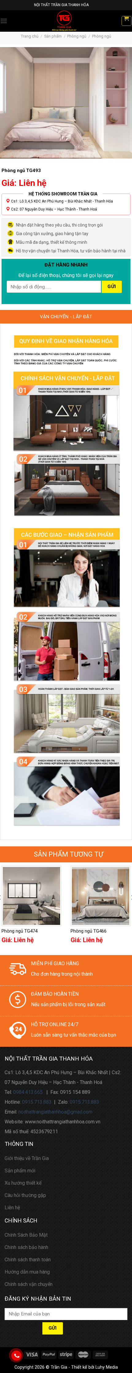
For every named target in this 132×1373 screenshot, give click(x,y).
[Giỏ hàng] (127, 21)
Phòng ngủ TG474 (19, 931)
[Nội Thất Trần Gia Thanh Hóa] (64, 21)
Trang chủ (29, 36)
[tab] (66, 316)
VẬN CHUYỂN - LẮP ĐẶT (66, 316)
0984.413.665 (28, 1092)
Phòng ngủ (76, 36)
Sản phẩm (53, 36)
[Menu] (3, 20)
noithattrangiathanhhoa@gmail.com (55, 1112)
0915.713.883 (37, 1102)
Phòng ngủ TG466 (89, 931)
